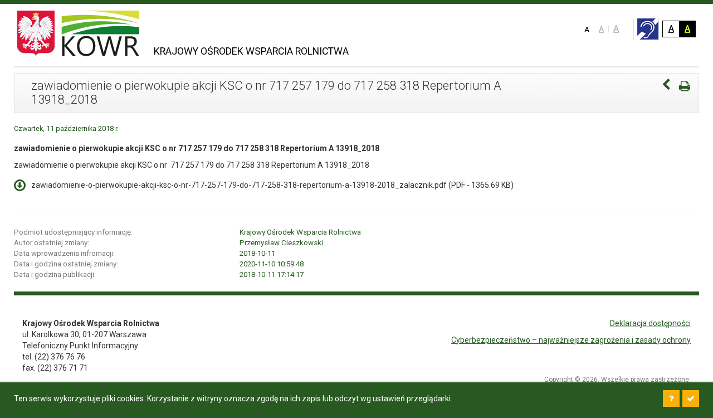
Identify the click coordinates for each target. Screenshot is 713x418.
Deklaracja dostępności (650, 323)
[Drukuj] (684, 86)
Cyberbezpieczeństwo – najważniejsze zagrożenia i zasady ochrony (571, 340)
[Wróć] (666, 86)
